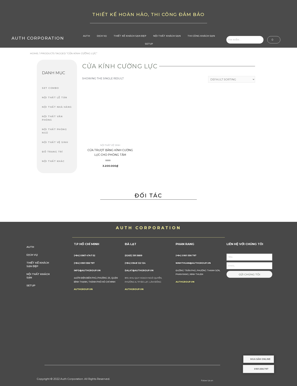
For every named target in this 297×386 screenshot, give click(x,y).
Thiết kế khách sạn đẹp (130, 35)
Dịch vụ (102, 35)
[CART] (273, 39)
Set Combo (50, 88)
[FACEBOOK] (249, 16)
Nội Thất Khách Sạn (167, 35)
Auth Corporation (38, 38)
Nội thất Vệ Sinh (55, 142)
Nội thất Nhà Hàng (57, 106)
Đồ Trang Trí (52, 151)
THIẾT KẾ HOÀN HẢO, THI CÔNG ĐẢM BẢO (148, 14)
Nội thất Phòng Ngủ (54, 131)
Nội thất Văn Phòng (52, 118)
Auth (86, 35)
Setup (149, 43)
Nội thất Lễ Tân (54, 97)
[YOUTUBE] (260, 16)
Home (34, 53)
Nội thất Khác (53, 161)
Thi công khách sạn (201, 35)
